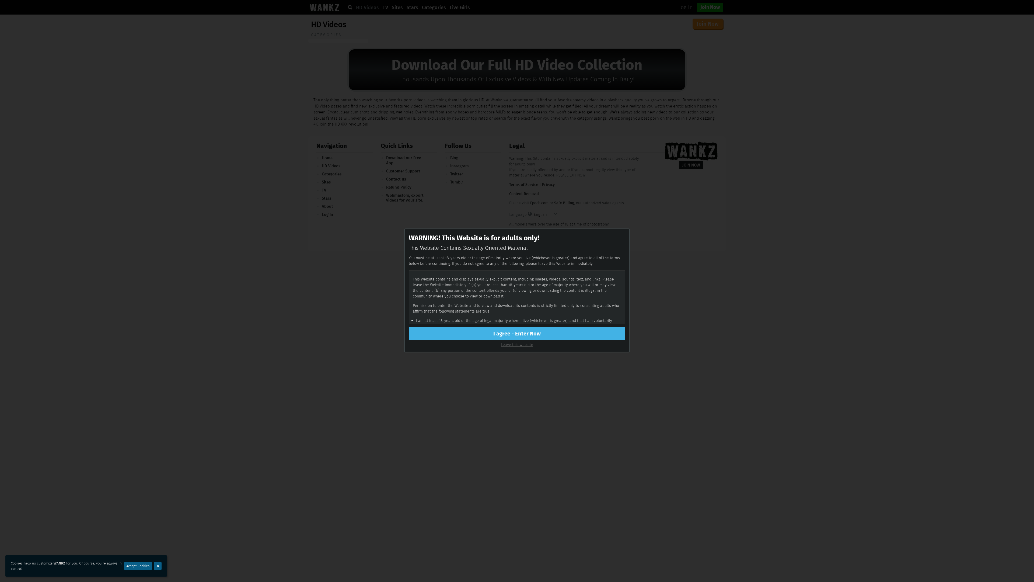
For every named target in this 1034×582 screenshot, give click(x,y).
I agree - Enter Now (517, 333)
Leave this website (517, 344)
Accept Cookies (137, 566)
